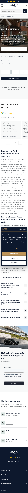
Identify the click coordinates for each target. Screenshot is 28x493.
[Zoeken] (25, 11)
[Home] (14, 452)
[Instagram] (9, 461)
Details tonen (19, 248)
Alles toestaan (14, 253)
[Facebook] (15, 461)
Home (2, 16)
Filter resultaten (14, 78)
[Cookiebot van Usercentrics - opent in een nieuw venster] (19, 229)
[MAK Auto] (14, 5)
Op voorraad (6, 72)
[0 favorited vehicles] (26, 6)
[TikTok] (19, 461)
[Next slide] (20, 143)
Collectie (8, 16)
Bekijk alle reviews (6, 117)
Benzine (15, 72)
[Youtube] (12, 461)
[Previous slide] (8, 143)
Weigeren (14, 262)
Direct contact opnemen (14, 49)
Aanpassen (13, 258)
